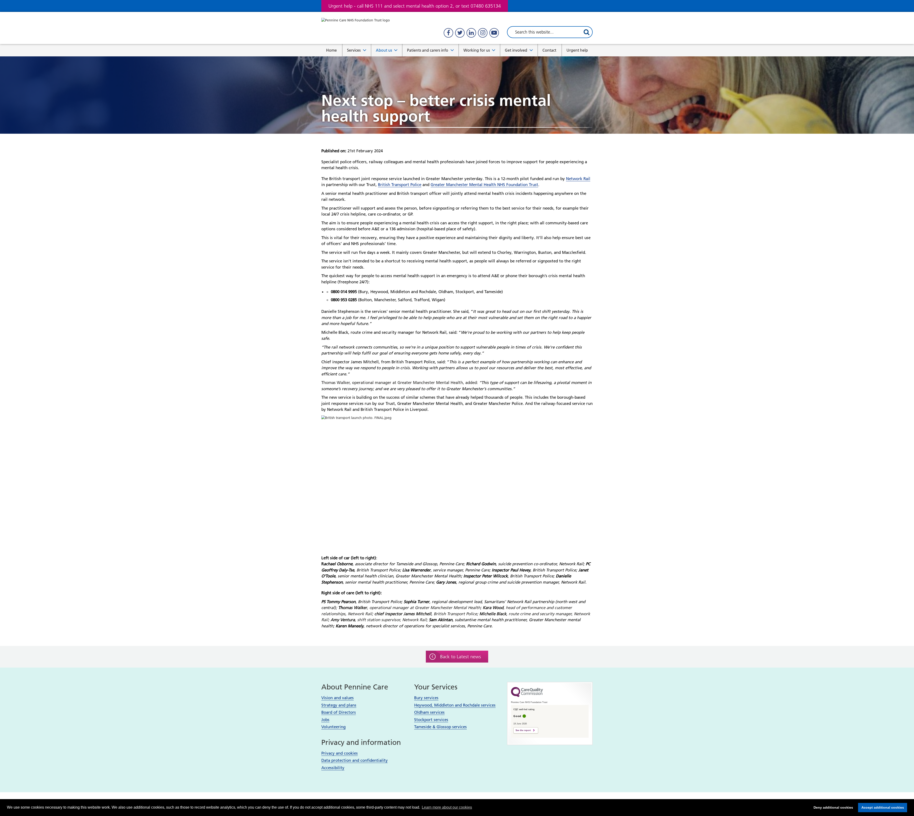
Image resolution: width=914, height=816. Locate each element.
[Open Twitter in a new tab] (460, 33)
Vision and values (337, 697)
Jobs (325, 719)
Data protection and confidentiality (354, 760)
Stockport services (431, 719)
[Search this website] (586, 32)
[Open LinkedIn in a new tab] (471, 33)
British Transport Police (399, 184)
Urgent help (577, 50)
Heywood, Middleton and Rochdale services (455, 705)
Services (354, 50)
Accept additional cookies (881, 807)
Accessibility (332, 767)
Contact (549, 50)
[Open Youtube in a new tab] (494, 33)
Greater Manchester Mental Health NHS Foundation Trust (484, 184)
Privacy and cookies (339, 753)
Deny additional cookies (831, 807)
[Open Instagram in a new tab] (482, 33)
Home (331, 50)
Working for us (476, 50)
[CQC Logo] (527, 696)
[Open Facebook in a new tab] (448, 33)
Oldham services (429, 712)
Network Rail (578, 178)
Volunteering (333, 726)
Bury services (426, 697)
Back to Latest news (460, 656)
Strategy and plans (338, 705)
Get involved (516, 50)
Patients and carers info (427, 50)
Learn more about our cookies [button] (447, 807)
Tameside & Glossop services (440, 726)
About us (384, 50)
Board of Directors (338, 712)
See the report (523, 730)
